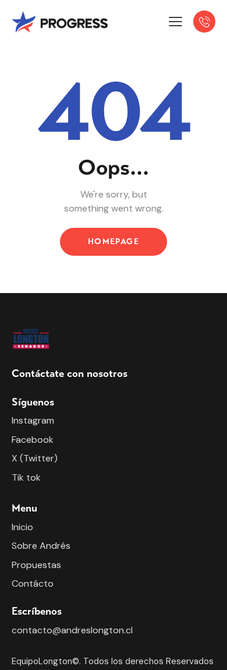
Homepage (113, 241)
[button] (175, 21)
